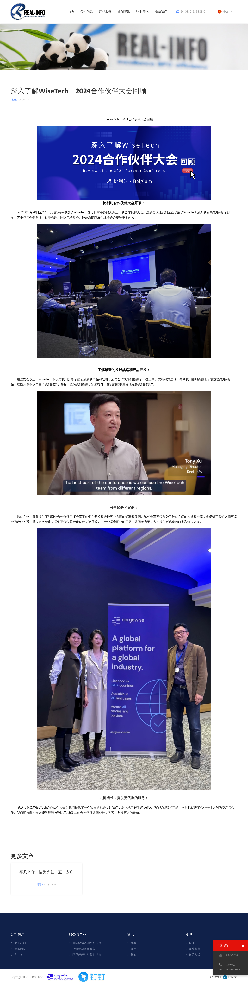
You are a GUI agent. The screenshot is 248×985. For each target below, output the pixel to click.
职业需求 (142, 12)
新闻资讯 (124, 12)
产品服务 (105, 12)
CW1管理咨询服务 (83, 949)
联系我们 (161, 12)
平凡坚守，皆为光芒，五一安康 (46, 872)
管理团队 (20, 949)
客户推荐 (20, 955)
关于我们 (20, 943)
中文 (225, 11)
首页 (71, 12)
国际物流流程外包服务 (87, 943)
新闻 (133, 955)
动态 (133, 949)
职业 (192, 943)
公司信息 (86, 12)
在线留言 (194, 949)
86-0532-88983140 (192, 12)
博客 (133, 943)
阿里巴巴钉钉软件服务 (87, 955)
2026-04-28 (46, 884)
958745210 (232, 955)
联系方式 (194, 955)
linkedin (232, 977)
